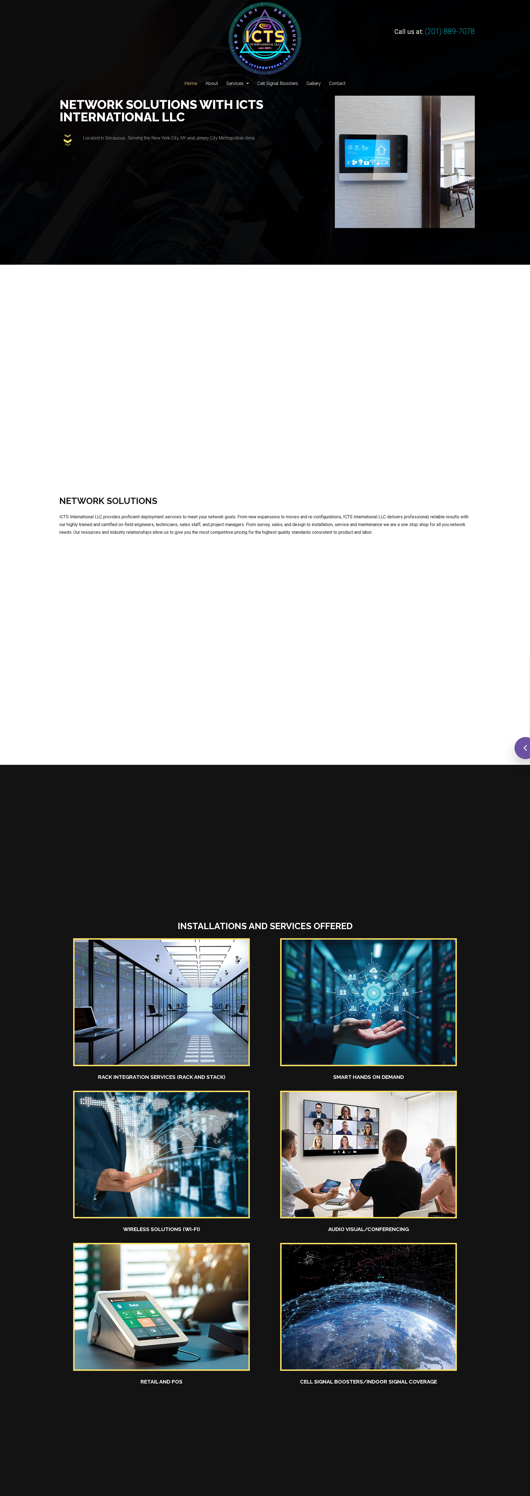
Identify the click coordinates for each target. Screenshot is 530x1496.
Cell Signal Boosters (277, 83)
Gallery (313, 83)
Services (234, 83)
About (211, 83)
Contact (337, 83)
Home (190, 83)
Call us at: (434, 31)
